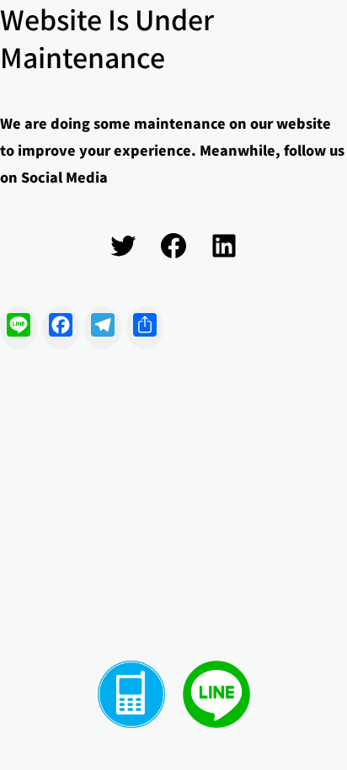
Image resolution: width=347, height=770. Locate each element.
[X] (123, 246)
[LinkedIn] (224, 246)
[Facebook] (173, 246)
